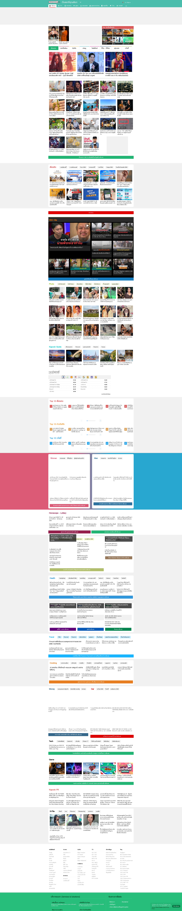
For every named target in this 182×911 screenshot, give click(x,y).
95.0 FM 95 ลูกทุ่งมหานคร (126, 878)
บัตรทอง (108, 596)
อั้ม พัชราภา (97, 284)
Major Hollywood (81, 878)
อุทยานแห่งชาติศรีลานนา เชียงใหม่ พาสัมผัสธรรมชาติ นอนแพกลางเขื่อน (71, 667)
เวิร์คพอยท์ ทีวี (95, 884)
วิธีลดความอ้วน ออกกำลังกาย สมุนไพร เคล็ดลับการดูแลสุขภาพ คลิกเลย (91, 615)
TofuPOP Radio (124, 906)
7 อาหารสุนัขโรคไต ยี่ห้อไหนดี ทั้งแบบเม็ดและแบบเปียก (117, 557)
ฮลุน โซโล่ (71, 127)
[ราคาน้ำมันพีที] (84, 378)
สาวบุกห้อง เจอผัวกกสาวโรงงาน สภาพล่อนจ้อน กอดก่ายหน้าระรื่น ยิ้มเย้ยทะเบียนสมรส (124, 849)
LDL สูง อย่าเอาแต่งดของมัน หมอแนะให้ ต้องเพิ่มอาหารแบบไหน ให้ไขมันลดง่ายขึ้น (56, 95)
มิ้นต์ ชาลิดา (88, 284)
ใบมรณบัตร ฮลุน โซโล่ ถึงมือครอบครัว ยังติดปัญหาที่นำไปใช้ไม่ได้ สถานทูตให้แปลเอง (74, 132)
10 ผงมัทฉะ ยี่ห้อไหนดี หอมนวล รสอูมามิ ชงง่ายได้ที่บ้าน (66, 686)
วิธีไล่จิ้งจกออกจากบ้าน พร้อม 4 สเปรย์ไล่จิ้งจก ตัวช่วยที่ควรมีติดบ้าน (82, 575)
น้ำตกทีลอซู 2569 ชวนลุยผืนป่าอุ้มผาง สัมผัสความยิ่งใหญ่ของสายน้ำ (107, 364)
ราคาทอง (84, 707)
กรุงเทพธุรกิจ (52, 892)
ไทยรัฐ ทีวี (94, 886)
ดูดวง (77, 5)
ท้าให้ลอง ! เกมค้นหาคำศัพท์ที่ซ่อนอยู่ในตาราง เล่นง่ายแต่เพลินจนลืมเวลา (124, 795)
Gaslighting (62, 596)
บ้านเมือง (51, 898)
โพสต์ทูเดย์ (51, 888)
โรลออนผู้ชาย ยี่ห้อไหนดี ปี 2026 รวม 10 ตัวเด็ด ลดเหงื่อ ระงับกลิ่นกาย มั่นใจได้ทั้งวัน (122, 497)
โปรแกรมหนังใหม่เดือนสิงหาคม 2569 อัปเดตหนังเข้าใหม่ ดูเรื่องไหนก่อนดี (89, 624)
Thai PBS (94, 874)
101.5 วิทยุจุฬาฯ (124, 888)
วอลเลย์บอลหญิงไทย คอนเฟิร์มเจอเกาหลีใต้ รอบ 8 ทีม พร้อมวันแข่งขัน (116, 74)
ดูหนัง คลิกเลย (90, 647)
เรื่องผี (60, 829)
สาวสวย (120, 476)
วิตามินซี (124, 596)
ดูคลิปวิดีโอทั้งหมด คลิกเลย (91, 279)
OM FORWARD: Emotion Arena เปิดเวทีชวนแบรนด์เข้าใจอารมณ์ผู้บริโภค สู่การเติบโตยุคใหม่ (91, 813)
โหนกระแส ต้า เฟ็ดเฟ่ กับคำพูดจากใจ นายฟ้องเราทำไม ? (66, 247)
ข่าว (61, 5)
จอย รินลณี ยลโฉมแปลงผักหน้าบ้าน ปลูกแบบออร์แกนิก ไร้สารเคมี (55, 575)
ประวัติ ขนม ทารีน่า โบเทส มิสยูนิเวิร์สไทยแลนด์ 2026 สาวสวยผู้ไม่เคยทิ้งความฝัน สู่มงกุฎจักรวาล (59, 497)
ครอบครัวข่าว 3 (66, 870)
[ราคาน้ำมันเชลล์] (71, 378)
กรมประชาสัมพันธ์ (67, 888)
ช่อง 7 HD (94, 872)
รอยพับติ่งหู (82, 596)
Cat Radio (122, 902)
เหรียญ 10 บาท (72, 146)
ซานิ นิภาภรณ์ (61, 284)
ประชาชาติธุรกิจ (52, 880)
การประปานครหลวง (110, 886)
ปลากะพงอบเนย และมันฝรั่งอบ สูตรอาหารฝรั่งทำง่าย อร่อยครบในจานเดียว (57, 693)
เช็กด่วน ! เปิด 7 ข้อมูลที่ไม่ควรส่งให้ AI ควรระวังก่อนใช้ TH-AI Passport (74, 203)
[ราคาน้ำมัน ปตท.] (63, 378)
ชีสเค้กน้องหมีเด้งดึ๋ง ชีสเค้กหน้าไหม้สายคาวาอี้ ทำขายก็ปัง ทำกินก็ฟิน (73, 693)
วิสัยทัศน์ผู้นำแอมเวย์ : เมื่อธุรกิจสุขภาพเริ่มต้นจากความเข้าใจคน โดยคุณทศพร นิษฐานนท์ (124, 813)
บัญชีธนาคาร (88, 146)
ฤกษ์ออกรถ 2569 (115, 707)
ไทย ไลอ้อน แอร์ (81, 890)
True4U (93, 892)
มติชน (50, 876)
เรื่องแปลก (72, 829)
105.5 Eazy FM (124, 894)
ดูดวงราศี (92, 70)
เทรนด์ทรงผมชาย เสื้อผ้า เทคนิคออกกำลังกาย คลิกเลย (113, 522)
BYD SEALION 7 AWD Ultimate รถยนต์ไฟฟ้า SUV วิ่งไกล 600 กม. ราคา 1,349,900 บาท (100, 748)
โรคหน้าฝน (115, 596)
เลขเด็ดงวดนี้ (63, 167)
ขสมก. (79, 898)
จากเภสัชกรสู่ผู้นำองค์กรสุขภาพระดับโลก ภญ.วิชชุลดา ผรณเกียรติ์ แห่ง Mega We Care (73, 820)
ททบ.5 (93, 878)
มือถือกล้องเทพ (116, 759)
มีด (52, 109)
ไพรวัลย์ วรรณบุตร (107, 127)
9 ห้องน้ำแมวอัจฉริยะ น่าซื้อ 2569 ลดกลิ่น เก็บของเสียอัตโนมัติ (111, 570)
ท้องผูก (87, 127)
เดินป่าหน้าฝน (82, 655)
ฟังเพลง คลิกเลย (118, 647)
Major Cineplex (81, 870)
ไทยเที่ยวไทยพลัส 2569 (121, 167)
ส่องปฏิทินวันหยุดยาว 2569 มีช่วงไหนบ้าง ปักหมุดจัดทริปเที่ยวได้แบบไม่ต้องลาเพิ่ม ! (124, 203)
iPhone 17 (85, 759)
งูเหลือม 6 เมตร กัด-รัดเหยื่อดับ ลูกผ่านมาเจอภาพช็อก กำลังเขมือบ (107, 842)
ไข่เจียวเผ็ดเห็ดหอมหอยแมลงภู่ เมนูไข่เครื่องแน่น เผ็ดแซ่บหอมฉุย (89, 693)
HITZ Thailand (123, 904)
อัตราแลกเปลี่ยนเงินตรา (111, 876)
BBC (64, 880)
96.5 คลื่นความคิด (124, 882)
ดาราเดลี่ (51, 884)
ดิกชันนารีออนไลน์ (110, 874)
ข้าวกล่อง (88, 90)
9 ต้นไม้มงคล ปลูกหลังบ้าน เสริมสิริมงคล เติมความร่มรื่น (54, 581)
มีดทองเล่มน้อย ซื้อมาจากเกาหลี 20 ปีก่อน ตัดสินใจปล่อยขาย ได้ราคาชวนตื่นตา (56, 114)
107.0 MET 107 (124, 900)
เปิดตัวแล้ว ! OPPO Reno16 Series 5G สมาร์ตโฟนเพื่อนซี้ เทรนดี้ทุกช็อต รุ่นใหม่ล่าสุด (90, 820)
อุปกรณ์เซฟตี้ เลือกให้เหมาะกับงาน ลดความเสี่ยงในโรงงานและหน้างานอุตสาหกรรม (107, 813)
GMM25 (94, 894)
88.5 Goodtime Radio (125, 872)
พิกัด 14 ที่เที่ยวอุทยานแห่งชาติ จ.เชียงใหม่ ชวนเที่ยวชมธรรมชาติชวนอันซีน (57, 364)
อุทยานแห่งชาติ (86, 347)
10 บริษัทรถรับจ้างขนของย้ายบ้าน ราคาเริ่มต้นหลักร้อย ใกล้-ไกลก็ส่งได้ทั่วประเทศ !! (57, 184)
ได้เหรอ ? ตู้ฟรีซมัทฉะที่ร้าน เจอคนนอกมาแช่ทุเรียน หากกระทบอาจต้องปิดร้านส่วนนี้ (96, 416)
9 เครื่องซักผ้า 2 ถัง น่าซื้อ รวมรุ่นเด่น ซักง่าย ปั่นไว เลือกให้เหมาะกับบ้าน (55, 569)
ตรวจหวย (69, 5)
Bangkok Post (52, 902)
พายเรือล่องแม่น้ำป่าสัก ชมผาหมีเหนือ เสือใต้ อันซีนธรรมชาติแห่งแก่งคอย (56, 667)
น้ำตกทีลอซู (99, 655)
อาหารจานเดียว (64, 681)
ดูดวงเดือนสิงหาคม (124, 90)
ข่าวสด (50, 878)
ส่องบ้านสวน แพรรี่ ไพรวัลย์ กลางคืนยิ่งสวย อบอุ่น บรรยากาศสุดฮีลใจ (108, 132)
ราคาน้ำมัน (100, 167)
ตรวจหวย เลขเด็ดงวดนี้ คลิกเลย (113, 550)
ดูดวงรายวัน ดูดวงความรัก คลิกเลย (69, 550)
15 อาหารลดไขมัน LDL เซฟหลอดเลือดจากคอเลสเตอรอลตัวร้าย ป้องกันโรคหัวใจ (97, 453)
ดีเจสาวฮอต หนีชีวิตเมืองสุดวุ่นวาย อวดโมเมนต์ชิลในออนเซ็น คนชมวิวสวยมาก (107, 835)
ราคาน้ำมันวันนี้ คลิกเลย (105, 394)
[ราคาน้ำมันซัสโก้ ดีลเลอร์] (96, 378)
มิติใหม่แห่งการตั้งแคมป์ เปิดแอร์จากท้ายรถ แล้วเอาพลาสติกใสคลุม (73, 338)
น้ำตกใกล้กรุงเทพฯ (125, 655)
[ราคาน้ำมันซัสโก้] (88, 378)
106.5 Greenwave (124, 898)
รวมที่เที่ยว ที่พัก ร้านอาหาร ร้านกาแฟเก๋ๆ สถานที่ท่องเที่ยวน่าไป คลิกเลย (91, 674)
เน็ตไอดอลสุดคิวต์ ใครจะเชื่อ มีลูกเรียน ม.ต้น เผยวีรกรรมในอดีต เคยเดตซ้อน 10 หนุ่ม (124, 835)
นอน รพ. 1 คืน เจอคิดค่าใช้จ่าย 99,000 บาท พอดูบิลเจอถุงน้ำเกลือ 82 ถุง (124, 132)
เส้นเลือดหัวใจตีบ (72, 596)
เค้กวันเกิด (73, 681)
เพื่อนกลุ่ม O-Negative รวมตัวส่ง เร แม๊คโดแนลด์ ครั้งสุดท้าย (123, 272)
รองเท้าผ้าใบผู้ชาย (112, 476)
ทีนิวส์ (64, 876)
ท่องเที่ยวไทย (89, 109)
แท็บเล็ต (77, 759)
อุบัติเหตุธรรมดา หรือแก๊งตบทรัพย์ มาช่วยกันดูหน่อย (122, 236)
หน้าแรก (53, 6)
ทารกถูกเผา (71, 109)
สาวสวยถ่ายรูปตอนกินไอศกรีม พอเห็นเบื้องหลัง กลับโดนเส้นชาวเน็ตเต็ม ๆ (125, 320)
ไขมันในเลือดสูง (55, 90)
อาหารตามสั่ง (124, 681)
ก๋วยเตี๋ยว (81, 681)
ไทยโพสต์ (51, 874)
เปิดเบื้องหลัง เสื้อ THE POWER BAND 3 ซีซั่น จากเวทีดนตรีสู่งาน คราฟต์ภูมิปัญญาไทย (56, 813)
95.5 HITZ (122, 880)
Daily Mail (65, 884)
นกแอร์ (79, 886)
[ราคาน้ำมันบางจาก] (67, 378)
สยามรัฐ (51, 900)
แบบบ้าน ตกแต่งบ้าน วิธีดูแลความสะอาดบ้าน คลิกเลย (76, 587)
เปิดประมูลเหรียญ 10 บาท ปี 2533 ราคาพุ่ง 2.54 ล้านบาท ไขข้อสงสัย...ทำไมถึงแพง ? (72, 151)
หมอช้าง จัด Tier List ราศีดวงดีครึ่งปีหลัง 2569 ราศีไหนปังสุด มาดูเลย (90, 74)
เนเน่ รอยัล (54, 70)
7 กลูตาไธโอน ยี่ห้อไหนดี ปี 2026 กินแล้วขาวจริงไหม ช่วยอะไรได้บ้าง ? (124, 602)
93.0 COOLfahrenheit (125, 874)
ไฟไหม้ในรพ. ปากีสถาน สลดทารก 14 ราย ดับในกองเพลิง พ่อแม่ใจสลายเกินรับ (73, 114)
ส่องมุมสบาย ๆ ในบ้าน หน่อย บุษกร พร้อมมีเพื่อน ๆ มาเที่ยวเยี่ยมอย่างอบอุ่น (62, 556)
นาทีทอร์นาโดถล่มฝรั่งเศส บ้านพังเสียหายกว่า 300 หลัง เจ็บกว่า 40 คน (101, 236)
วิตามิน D (101, 596)
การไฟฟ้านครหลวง (110, 888)
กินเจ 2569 (83, 167)
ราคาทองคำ (108, 878)
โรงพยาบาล (122, 127)
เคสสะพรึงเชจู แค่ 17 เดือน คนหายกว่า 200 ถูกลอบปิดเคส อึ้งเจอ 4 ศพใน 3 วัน (107, 114)
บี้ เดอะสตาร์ (106, 284)
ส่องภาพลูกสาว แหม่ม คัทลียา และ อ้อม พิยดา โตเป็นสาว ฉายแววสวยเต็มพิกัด (107, 320)
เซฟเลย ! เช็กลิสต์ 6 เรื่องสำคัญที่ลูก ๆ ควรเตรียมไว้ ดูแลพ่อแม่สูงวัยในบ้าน (74, 609)
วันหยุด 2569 (109, 167)
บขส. (78, 896)
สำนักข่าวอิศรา (66, 874)
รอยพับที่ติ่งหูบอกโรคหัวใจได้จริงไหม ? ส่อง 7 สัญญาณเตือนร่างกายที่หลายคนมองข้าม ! (124, 184)
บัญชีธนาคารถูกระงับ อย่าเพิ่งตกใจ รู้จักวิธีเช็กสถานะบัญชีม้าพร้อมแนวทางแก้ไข (91, 151)
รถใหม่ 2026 (100, 707)
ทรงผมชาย (103, 476)
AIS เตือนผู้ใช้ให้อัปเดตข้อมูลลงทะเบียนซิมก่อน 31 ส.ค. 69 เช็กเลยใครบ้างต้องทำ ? (73, 765)
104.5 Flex (123, 892)
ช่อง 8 (93, 888)
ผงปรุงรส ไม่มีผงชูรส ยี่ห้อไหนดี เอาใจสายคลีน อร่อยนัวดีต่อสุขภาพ (125, 687)
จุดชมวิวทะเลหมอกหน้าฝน (111, 655)
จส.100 (108, 882)
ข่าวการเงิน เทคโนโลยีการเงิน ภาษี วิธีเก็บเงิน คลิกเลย (68, 752)
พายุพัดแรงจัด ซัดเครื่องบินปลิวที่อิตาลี (100, 253)
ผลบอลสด (85, 5)
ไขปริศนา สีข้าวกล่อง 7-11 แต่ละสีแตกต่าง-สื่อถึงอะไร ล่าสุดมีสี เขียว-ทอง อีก (90, 95)
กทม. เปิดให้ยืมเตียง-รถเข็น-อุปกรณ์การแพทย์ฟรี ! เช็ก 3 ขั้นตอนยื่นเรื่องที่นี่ (57, 203)
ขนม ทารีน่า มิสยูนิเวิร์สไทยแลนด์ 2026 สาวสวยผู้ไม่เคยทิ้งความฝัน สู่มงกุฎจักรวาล (56, 338)
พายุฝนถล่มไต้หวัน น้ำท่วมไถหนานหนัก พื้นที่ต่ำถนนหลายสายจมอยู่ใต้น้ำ (122, 254)
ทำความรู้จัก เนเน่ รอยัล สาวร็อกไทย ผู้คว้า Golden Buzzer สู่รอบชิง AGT (125, 114)
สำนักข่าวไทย (66, 890)
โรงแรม (103, 347)
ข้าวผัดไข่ (89, 681)
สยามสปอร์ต (52, 906)
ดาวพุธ (53, 146)
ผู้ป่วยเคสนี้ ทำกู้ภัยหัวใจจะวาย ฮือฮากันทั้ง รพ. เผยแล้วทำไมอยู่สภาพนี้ (74, 846)
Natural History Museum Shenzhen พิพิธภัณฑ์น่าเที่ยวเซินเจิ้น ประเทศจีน (73, 364)
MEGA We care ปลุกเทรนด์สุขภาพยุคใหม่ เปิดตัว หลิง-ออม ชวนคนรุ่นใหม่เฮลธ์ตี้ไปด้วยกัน (124, 820)
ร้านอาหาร (96, 347)
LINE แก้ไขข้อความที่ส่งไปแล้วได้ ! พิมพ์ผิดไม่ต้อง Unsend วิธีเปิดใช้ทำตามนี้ (125, 765)
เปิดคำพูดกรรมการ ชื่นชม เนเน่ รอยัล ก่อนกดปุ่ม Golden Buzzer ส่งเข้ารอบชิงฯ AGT (73, 95)
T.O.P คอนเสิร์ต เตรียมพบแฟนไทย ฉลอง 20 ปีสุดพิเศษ (117, 624)
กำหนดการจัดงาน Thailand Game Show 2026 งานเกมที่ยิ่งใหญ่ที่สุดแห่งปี (90, 795)
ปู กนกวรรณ (105, 90)
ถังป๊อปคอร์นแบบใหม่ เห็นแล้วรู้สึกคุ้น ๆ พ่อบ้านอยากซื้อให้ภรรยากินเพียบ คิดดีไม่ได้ (124, 842)
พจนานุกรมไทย (109, 872)
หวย (66, 829)
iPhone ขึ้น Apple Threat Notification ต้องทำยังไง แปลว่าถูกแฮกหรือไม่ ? (107, 765)
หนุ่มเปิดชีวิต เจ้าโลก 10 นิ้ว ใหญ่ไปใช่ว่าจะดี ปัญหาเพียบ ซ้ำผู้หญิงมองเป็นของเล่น (57, 856)
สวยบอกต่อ (62, 476)
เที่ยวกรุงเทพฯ (69, 347)
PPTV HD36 (95, 896)
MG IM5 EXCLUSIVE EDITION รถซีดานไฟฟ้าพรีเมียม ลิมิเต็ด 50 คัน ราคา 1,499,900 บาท (122, 727)
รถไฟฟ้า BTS (80, 900)
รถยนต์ (120, 5)
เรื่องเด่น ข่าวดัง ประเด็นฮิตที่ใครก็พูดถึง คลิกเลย (91, 157)
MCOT (65, 878)
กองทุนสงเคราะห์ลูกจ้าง (63, 707)
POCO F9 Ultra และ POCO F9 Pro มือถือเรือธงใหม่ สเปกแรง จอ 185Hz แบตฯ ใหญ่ (57, 765)
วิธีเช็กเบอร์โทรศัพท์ (96, 759)
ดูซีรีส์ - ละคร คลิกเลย (63, 647)
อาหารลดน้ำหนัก (98, 681)
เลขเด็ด (97, 829)
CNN (64, 886)
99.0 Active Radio (124, 886)
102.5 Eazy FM (124, 890)
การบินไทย (79, 884)
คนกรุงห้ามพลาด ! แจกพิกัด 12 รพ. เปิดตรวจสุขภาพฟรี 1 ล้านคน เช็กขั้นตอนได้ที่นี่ (107, 609)
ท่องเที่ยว (105, 5)
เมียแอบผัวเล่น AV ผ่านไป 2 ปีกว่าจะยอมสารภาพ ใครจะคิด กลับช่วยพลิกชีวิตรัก (90, 846)
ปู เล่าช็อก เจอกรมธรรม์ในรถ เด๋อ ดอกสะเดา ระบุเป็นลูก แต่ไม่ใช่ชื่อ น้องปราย (108, 95)
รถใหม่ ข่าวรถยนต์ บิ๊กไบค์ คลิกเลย (112, 754)
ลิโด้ (78, 876)
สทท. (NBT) (95, 880)
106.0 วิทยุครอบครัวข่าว (125, 896)
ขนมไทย (115, 681)
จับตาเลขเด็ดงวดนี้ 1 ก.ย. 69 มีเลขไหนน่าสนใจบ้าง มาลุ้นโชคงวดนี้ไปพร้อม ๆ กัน (56, 543)
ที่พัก (59, 655)
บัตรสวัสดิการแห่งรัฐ (75, 707)
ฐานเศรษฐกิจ (52, 894)
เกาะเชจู (105, 109)
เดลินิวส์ (51, 872)
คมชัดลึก (51, 882)
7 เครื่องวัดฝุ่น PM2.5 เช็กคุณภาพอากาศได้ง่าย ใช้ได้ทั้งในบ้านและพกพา (83, 562)
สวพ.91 (108, 880)
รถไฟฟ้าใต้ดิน (80, 902)
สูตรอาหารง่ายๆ (95, 5)
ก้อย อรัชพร (79, 284)
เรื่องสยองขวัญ (81, 829)
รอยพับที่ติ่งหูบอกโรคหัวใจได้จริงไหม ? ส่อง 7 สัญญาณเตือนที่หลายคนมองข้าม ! (57, 609)
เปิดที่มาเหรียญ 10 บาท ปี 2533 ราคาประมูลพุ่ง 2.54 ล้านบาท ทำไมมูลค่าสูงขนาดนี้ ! (57, 727)
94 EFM (122, 876)
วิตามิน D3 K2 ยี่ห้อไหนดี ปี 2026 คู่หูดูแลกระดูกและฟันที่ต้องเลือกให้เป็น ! (124, 609)
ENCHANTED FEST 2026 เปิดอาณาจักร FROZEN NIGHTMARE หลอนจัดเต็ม (113, 641)
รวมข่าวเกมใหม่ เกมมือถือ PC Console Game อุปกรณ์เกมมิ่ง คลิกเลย (91, 801)
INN (64, 872)
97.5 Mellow (123, 884)
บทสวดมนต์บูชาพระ (77, 557)
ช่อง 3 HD (94, 870)
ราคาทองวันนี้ (92, 167)
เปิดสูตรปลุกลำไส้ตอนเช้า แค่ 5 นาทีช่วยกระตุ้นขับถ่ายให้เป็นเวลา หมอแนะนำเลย (91, 132)
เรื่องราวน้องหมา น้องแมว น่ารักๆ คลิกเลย (118, 576)
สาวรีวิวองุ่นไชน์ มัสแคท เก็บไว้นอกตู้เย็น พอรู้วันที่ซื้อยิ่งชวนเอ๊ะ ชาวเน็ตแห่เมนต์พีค (115, 416)
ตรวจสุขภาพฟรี (91, 596)
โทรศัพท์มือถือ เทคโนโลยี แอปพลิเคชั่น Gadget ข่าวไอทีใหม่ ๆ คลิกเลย (91, 771)
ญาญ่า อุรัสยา (115, 284)
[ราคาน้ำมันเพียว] (92, 378)
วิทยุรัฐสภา (122, 870)
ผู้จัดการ (51, 886)
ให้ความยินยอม (176, 906)
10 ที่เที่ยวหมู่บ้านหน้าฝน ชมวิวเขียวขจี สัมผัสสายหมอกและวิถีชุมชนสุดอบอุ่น (88, 667)
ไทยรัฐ (50, 870)
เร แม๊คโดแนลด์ (73, 167)
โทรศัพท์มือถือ (61, 759)
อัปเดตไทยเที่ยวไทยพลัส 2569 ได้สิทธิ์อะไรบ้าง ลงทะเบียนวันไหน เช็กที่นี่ (91, 114)
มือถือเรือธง (106, 759)
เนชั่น (50, 904)
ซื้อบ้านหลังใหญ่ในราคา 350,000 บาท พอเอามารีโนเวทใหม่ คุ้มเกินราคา (91, 320)
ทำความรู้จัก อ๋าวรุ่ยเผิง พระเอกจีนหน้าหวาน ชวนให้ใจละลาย (63, 624)
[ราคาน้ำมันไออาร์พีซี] (79, 378)
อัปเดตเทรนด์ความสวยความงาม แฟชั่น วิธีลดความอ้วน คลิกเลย (69, 523)
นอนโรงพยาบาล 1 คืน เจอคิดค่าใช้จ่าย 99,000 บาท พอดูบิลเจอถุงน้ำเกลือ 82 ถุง (60, 416)
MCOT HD (94, 876)
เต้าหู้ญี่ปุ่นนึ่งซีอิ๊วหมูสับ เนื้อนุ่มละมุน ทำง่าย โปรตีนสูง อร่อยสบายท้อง (93, 687)
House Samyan (81, 874)
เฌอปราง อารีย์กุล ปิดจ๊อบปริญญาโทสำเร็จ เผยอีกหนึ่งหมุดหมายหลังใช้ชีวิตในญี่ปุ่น (115, 439)
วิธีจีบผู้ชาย (69, 476)
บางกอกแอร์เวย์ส (81, 892)
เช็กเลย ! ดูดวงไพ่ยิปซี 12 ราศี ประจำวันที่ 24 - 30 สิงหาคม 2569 (56, 537)
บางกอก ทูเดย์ (52, 890)
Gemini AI (69, 759)
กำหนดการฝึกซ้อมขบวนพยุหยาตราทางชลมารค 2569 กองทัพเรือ (65, 660)
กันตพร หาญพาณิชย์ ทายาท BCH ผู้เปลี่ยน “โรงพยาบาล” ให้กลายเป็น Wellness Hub (108, 820)
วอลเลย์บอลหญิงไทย (112, 70)
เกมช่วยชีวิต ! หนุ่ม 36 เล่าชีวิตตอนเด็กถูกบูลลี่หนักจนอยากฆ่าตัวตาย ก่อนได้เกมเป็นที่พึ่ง (56, 795)
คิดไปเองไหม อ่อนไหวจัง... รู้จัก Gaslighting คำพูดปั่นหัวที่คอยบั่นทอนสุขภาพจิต (57, 602)
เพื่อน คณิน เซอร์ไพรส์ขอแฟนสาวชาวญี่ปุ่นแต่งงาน (101, 272)
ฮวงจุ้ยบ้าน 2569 (89, 557)
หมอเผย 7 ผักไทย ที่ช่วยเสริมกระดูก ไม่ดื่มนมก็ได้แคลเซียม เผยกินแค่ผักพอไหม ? (56, 132)
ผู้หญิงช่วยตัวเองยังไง (79, 476)
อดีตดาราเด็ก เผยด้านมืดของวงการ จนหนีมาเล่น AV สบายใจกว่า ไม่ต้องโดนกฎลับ (57, 846)
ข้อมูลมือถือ (108, 890)
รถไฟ (78, 894)
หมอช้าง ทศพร (83, 70)
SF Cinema (80, 872)
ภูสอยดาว (91, 655)
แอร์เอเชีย (79, 888)
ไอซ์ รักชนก (71, 284)
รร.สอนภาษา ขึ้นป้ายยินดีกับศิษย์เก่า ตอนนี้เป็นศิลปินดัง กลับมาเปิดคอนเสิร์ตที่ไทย (77, 416)
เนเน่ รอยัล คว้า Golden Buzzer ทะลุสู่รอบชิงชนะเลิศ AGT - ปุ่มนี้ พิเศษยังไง (61, 74)
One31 (93, 890)
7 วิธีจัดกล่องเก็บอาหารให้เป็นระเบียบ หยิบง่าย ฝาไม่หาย (83, 569)
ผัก (52, 127)
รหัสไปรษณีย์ (109, 884)
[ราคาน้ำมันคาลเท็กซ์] (75, 378)
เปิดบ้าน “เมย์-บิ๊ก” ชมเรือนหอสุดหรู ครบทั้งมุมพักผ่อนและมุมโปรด (78, 462)
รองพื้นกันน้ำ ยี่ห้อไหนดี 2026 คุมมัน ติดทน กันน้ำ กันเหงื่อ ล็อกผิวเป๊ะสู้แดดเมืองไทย (79, 518)
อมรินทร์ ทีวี (94, 882)
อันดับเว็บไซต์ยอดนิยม (111, 870)
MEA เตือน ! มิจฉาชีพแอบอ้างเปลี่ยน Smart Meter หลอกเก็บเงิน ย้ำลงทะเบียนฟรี (73, 813)
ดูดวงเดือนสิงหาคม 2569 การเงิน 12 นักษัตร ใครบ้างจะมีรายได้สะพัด (124, 95)
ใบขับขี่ (107, 707)
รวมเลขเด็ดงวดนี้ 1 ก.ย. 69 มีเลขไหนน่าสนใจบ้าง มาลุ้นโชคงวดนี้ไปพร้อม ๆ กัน (90, 184)
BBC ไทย (65, 882)
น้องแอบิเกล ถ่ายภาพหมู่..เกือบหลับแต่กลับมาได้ (80, 272)
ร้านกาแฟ (78, 347)
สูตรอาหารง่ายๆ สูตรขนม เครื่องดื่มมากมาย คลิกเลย (91, 700)
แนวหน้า (51, 896)
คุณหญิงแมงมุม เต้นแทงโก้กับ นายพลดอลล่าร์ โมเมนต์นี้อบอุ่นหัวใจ (58, 272)
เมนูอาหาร (107, 681)
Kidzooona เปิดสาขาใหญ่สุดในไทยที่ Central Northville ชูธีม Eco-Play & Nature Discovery (56, 820)
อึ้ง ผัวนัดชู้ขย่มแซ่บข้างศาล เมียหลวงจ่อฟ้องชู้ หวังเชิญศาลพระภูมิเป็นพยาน (107, 849)
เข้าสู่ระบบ (128, 2)
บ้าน (113, 5)
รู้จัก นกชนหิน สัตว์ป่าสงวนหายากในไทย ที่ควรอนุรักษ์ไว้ (111, 563)
